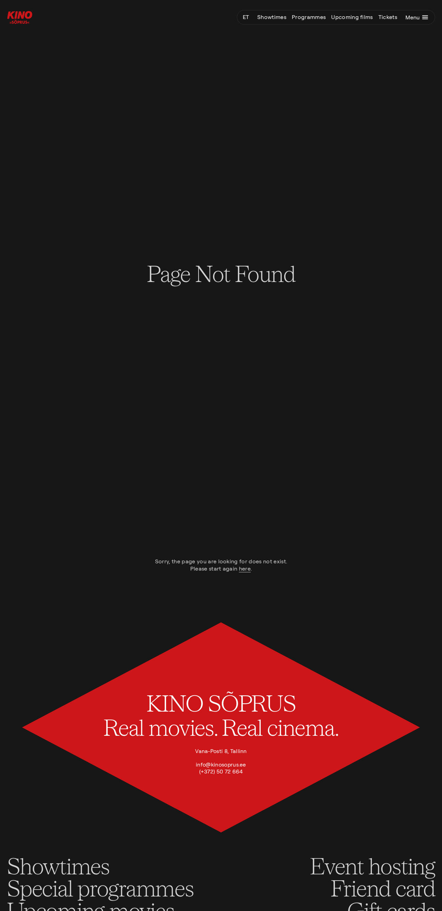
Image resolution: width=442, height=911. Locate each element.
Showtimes (271, 17)
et (246, 17)
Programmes (309, 17)
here (245, 568)
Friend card (382, 888)
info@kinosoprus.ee (221, 764)
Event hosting (372, 866)
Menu (412, 17)
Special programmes (100, 888)
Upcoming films (352, 17)
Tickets (387, 17)
